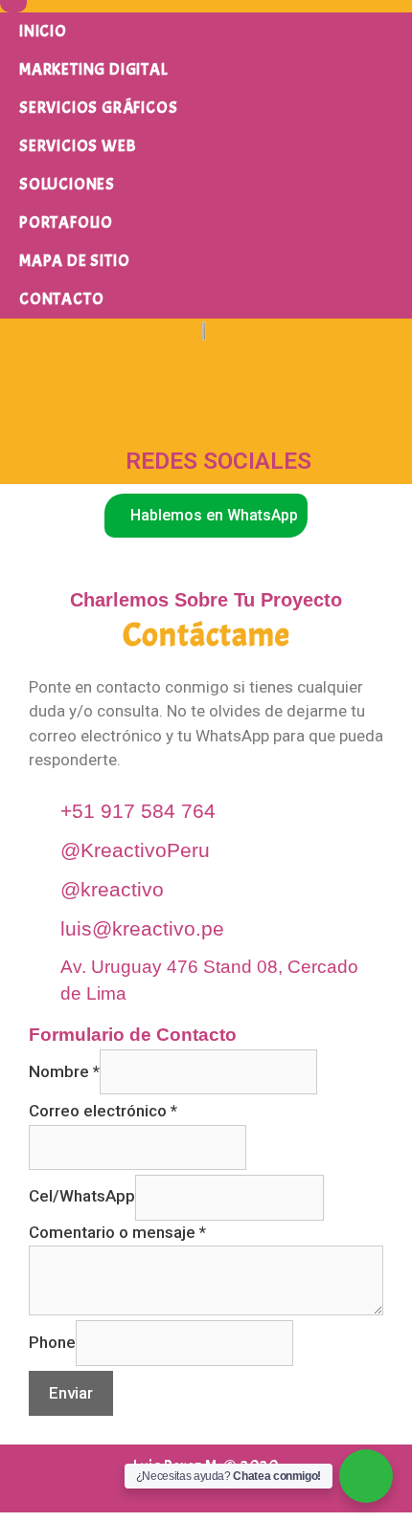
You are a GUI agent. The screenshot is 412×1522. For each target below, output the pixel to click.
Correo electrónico (103, 1110)
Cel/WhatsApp (82, 1195)
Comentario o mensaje (117, 1232)
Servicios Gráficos (98, 108)
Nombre (64, 1071)
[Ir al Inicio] (206, 331)
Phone (52, 1342)
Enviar (71, 1392)
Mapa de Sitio (74, 261)
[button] (206, 516)
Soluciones (67, 184)
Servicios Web (77, 146)
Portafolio (66, 222)
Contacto (61, 299)
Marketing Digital (93, 69)
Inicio (43, 31)
